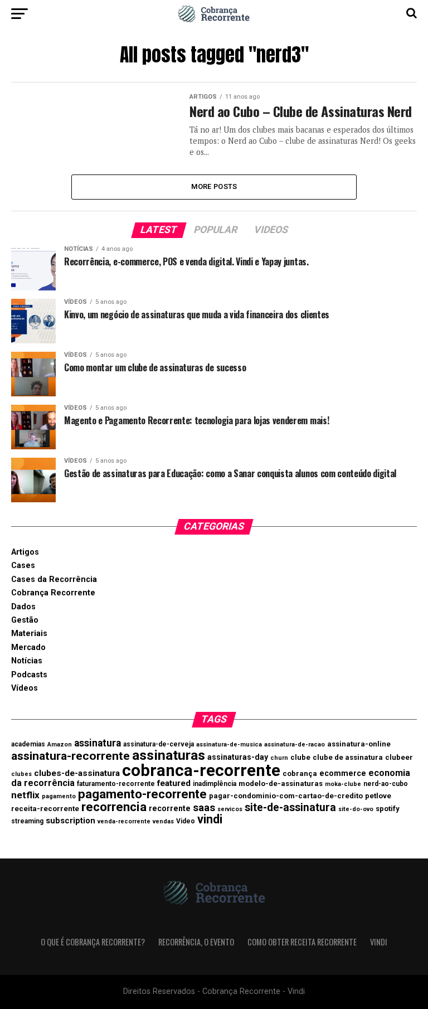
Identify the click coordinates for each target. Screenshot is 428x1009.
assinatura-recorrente (70, 756)
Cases (23, 565)
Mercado (28, 647)
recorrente (170, 808)
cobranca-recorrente (201, 770)
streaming (27, 821)
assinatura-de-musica (229, 744)
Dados (23, 607)
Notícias (26, 661)
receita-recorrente (45, 808)
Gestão (24, 620)
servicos (229, 809)
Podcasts (29, 675)
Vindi (378, 942)
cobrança (300, 773)
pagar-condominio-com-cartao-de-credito (286, 796)
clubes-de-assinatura (77, 773)
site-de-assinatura (290, 807)
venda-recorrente (124, 821)
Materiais (29, 633)
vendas (163, 821)
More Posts (214, 186)
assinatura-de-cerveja (158, 744)
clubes (21, 774)
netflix (25, 795)
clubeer (399, 757)
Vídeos (24, 688)
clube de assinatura (348, 757)
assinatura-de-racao (294, 744)
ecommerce (342, 773)
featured (174, 783)
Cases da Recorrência (54, 579)
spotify (388, 808)
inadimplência (214, 784)
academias (28, 744)
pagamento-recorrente (142, 794)
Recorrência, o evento (196, 942)
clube (300, 757)
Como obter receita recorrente (302, 942)
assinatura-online (359, 744)
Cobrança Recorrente (53, 593)
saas (204, 807)
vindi (209, 819)
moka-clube (343, 784)
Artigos (25, 552)
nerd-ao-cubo (385, 784)
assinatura (97, 743)
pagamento (59, 796)
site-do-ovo (355, 809)
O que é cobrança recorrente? (93, 942)
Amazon (59, 744)
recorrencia (114, 806)
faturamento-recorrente (116, 784)
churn (279, 757)
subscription (70, 821)
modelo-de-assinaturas (281, 783)
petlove (378, 796)
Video (185, 821)
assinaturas (168, 755)
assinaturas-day (237, 757)
